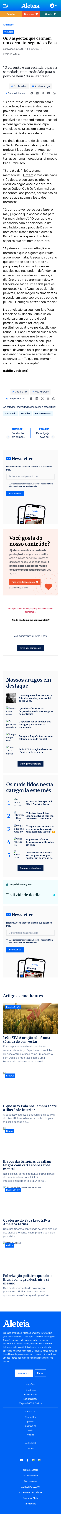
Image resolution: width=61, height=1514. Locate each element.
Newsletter (30, 1417)
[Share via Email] (48, 93)
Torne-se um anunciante (30, 1492)
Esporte (10, 1075)
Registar (11, 14)
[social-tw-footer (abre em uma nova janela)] (33, 1460)
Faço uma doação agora (23, 581)
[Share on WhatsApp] (54, 93)
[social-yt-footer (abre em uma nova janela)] (21, 1460)
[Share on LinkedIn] (37, 93)
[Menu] (10, 6)
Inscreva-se (30, 1426)
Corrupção (10, 413)
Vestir (30, 1430)
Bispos (9, 1131)
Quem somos (30, 1481)
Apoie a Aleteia (30, 1475)
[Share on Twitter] (43, 93)
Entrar (40, 1373)
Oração (48, 14)
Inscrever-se (15, 493)
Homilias (25, 413)
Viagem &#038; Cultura (30, 1403)
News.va (35, 49)
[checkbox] (7, 484)
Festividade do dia (23, 894)
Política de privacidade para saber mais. (31, 485)
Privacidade (30, 1503)
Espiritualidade (30, 1399)
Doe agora (29, 14)
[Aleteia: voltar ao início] (30, 5)
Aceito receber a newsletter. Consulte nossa (31, 485)
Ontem (28, 175)
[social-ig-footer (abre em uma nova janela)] (39, 1460)
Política (9, 1245)
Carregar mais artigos (30, 763)
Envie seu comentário (30, 647)
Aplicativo (30, 1421)
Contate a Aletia (30, 1498)
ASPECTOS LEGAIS (30, 1486)
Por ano (30, 1448)
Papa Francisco (43, 413)
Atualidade (8, 24)
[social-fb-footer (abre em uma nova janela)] (27, 1460)
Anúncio (30, 1434)
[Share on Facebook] (31, 93)
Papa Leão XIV (13, 1007)
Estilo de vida (30, 1394)
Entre (44, 636)
